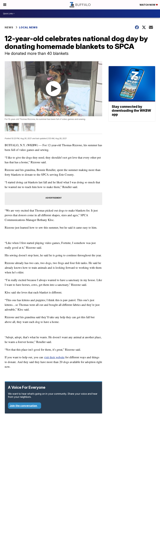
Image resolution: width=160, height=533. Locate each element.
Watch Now (148, 4)
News (9, 27)
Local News (28, 27)
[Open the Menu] (4, 4)
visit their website (54, 357)
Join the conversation (24, 405)
